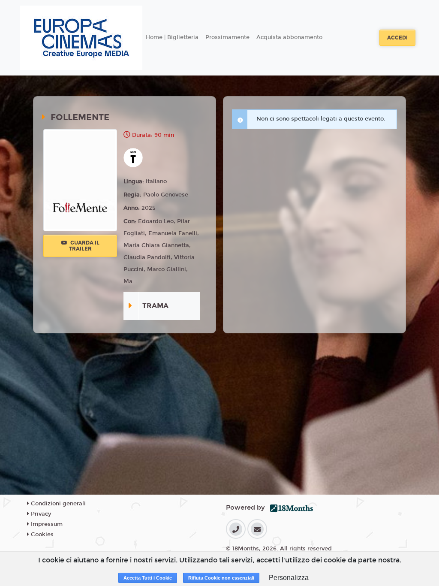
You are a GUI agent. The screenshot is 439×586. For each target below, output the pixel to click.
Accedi (397, 38)
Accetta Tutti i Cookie (147, 577)
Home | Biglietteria (172, 37)
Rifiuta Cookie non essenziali (221, 577)
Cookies (41, 534)
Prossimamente (227, 37)
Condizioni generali (57, 503)
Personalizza (289, 577)
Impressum (46, 524)
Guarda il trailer (84, 246)
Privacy (40, 513)
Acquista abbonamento (289, 37)
